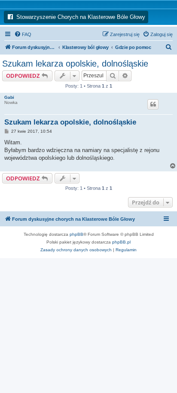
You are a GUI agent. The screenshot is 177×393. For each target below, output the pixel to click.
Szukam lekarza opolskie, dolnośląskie (75, 63)
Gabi (9, 97)
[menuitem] (22, 34)
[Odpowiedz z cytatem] (153, 104)
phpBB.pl (121, 242)
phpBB (76, 234)
